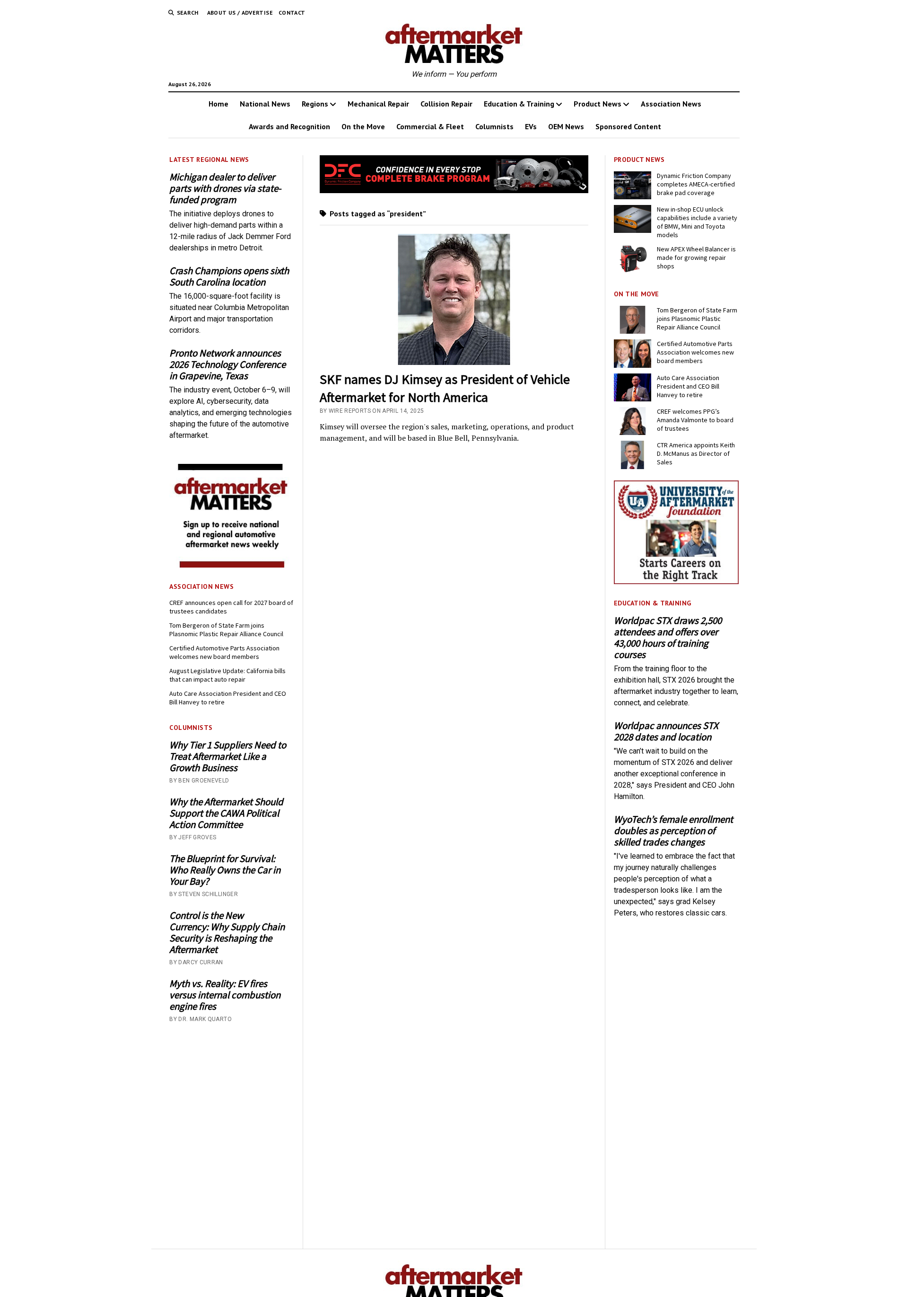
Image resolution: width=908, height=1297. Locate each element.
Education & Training (519, 103)
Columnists (494, 126)
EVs (531, 126)
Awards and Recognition (289, 126)
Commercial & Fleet (430, 126)
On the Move (363, 126)
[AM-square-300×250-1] (231, 564)
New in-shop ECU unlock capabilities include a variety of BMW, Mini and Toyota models (697, 222)
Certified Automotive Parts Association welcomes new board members (224, 652)
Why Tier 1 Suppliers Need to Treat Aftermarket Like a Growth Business (227, 756)
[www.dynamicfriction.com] (454, 190)
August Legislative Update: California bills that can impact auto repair (227, 675)
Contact (292, 12)
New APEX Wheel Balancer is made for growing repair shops (696, 257)
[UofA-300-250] (676, 581)
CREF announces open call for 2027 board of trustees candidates (231, 606)
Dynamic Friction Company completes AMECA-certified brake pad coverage (696, 184)
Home (218, 103)
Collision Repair (446, 103)
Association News (671, 103)
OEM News (566, 126)
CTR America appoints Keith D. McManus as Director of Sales (696, 453)
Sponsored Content (628, 126)
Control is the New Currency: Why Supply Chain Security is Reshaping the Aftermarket (227, 932)
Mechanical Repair (378, 103)
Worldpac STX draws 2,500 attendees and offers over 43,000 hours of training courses (668, 637)
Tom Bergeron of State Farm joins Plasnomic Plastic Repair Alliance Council (226, 629)
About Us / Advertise (240, 12)
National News (265, 103)
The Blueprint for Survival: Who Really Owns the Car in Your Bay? (224, 870)
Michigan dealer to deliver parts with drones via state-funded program (225, 188)
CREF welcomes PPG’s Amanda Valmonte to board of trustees (695, 420)
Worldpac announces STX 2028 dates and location (666, 731)
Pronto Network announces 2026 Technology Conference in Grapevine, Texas (227, 364)
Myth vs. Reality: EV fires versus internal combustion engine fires (224, 995)
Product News (597, 103)
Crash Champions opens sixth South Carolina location (229, 276)
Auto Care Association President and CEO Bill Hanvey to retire (227, 697)
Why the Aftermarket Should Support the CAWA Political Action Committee (226, 813)
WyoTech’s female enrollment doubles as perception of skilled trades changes (673, 831)
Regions (315, 103)
